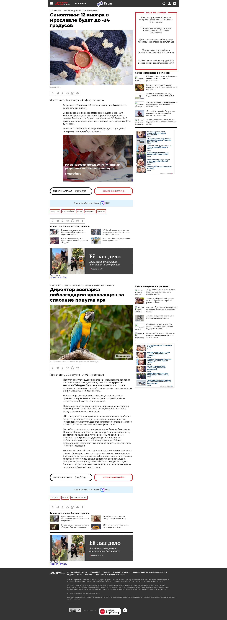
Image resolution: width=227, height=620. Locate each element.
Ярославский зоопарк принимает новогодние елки (116, 239)
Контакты (89, 575)
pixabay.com (55, 87)
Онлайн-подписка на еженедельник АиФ (150, 572)
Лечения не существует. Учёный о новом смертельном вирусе (160, 317)
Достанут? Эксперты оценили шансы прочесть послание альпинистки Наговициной (161, 104)
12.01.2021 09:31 (55, 11)
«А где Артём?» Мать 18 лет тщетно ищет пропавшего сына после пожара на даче (160, 292)
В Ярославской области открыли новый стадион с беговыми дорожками (156, 30)
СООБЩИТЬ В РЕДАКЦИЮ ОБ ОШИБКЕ (110, 575)
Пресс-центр (95, 572)
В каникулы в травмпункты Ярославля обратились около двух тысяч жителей (73, 232)
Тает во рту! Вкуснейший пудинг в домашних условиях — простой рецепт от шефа (160, 300)
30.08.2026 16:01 (56, 285)
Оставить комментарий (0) (113, 191)
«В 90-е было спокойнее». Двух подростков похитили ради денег (160, 95)
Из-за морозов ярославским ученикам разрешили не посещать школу (92, 166)
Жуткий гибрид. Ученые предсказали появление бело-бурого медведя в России (161, 309)
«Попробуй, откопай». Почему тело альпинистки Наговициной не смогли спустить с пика (160, 113)
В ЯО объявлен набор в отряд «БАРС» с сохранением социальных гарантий (156, 62)
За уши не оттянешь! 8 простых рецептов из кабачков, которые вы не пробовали (161, 87)
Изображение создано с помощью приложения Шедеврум (74, 362)
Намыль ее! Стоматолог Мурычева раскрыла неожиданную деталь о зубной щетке (160, 335)
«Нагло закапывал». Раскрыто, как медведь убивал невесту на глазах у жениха (161, 122)
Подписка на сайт (74, 575)
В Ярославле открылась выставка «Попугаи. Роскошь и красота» (75, 526)
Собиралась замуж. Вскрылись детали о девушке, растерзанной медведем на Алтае (159, 327)
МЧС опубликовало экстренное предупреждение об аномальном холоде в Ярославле (116, 232)
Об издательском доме (77, 572)
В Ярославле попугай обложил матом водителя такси (116, 526)
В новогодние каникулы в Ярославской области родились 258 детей (74, 240)
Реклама (106, 572)
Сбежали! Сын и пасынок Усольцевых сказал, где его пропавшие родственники (161, 78)
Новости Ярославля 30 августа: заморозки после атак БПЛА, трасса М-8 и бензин (156, 19)
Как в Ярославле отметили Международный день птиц (114, 517)
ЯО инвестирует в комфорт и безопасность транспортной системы (156, 51)
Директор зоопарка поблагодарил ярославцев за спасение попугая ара (156, 41)
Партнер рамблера (90, 610)
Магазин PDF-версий (121, 572)
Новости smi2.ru (58, 277)
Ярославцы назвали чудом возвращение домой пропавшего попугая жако (75, 518)
